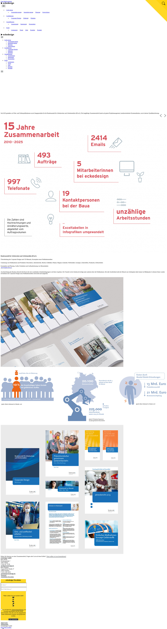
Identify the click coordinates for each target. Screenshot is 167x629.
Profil (7, 28)
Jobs (26, 30)
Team (21, 30)
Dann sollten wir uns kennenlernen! (56, 556)
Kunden (32, 30)
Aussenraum (14, 24)
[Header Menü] (4, 6)
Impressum (4, 623)
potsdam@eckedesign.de (8, 573)
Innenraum (23, 24)
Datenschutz (4, 624)
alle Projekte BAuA (6, 267)
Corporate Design (16, 18)
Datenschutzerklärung (18, 609)
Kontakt (39, 30)
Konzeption (32, 24)
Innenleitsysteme (28, 12)
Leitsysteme (9, 10)
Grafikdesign (9, 16)
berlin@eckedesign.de (7, 566)
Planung (37, 12)
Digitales (33, 18)
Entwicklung (45, 12)
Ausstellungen (10, 22)
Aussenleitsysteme (16, 12)
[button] (7, 577)
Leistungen (14, 30)
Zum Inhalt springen (6, 1)
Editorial (25, 18)
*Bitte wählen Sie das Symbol (13, 595)
